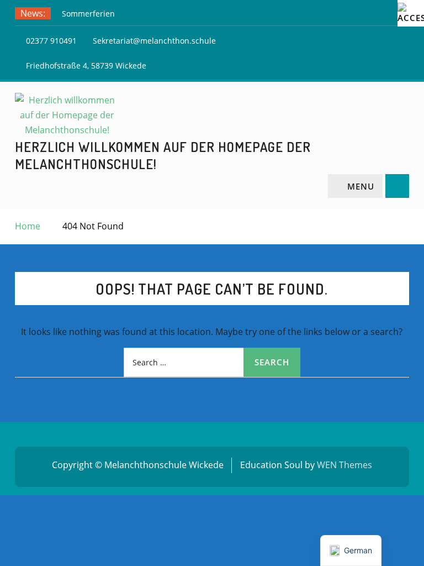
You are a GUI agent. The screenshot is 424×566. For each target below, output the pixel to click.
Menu (360, 186)
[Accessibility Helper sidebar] (411, 13)
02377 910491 (51, 40)
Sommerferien (88, 13)
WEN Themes (344, 465)
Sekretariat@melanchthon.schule (154, 40)
